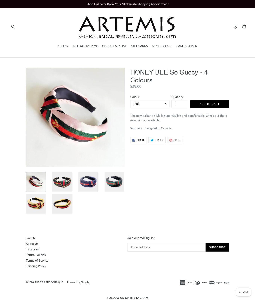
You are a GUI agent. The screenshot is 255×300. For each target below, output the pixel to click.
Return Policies (36, 255)
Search (30, 238)
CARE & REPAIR (186, 46)
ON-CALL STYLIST (114, 46)
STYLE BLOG (163, 46)
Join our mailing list (141, 238)
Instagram (33, 249)
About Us (32, 243)
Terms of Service (37, 260)
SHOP (64, 46)
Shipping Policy (36, 266)
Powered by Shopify (78, 282)
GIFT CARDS (139, 46)
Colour (134, 97)
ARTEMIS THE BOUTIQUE (49, 282)
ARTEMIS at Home (85, 46)
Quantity (177, 97)
